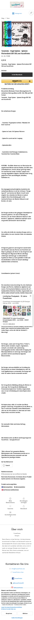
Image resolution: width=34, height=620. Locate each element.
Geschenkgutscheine (10, 515)
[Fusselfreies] (17, 5)
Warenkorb (23, 508)
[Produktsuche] (31, 13)
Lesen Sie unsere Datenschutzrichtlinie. (11, 607)
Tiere (8, 18)
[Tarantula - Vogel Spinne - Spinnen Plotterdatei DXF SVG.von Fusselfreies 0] (17, 34)
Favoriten (10, 508)
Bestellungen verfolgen (23, 501)
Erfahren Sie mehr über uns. (8, 609)
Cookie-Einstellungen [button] (17, 618)
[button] (6, 465)
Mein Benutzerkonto (10, 501)
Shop (2, 18)
